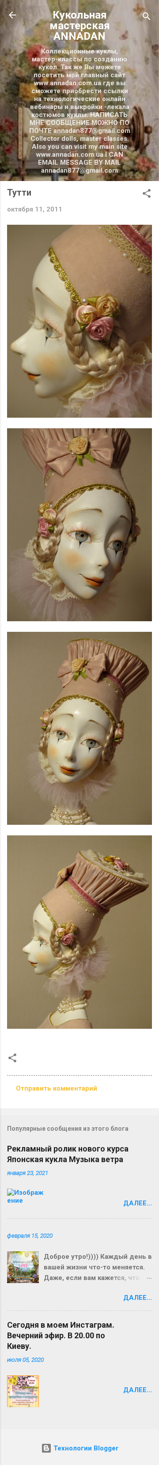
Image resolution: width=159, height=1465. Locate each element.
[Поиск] (146, 17)
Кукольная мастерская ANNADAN (79, 25)
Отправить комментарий (56, 1088)
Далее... (137, 1203)
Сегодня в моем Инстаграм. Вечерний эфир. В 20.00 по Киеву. (60, 1335)
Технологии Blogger (85, 1448)
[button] (146, 195)
